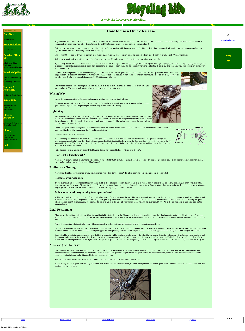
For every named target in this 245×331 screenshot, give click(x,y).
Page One (31, 25)
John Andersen (228, 40)
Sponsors (193, 320)
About (213, 25)
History (228, 56)
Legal (227, 61)
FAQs (152, 25)
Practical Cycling (12, 72)
